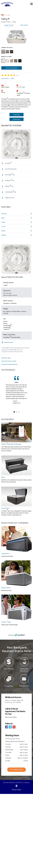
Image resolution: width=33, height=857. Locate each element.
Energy (3, 230)
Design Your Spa (8, 25)
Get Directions (16, 769)
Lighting (3, 235)
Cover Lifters (5, 508)
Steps (3, 477)
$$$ (12, 78)
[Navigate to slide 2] (16, 411)
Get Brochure (16, 119)
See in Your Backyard (11, 68)
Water (3, 218)
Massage (3, 213)
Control (3, 226)
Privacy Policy (16, 789)
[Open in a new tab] (20, 635)
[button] (3, 52)
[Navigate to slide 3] (18, 411)
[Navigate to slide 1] (14, 411)
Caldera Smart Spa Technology (11, 444)
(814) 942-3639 (11, 717)
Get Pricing (16, 114)
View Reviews (5, 78)
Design (3, 222)
